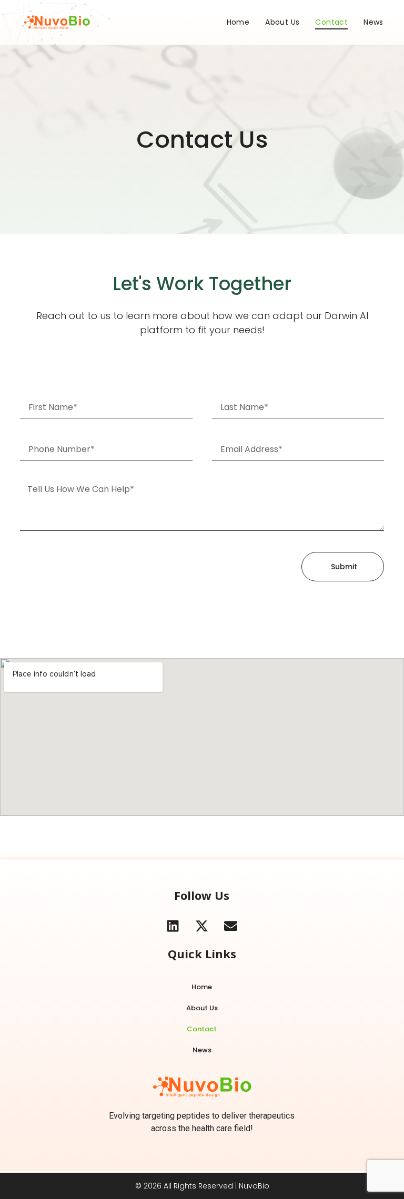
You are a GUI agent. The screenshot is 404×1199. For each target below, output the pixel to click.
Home (238, 22)
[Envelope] (231, 926)
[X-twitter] (202, 926)
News (373, 22)
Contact (331, 22)
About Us (282, 22)
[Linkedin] (173, 926)
